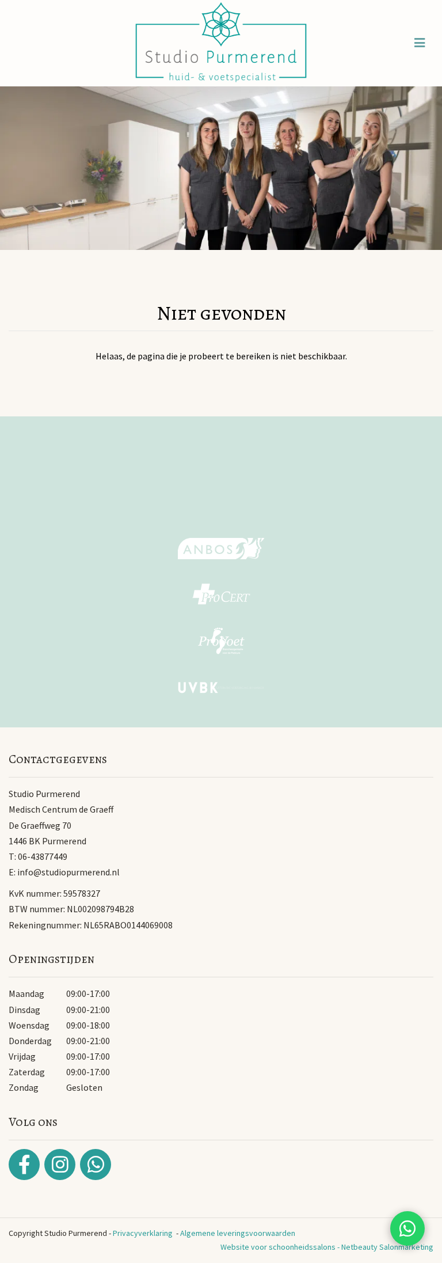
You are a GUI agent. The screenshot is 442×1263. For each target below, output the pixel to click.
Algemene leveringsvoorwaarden (237, 1233)
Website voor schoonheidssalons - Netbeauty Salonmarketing (326, 1247)
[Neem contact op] (407, 1228)
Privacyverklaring (143, 1233)
